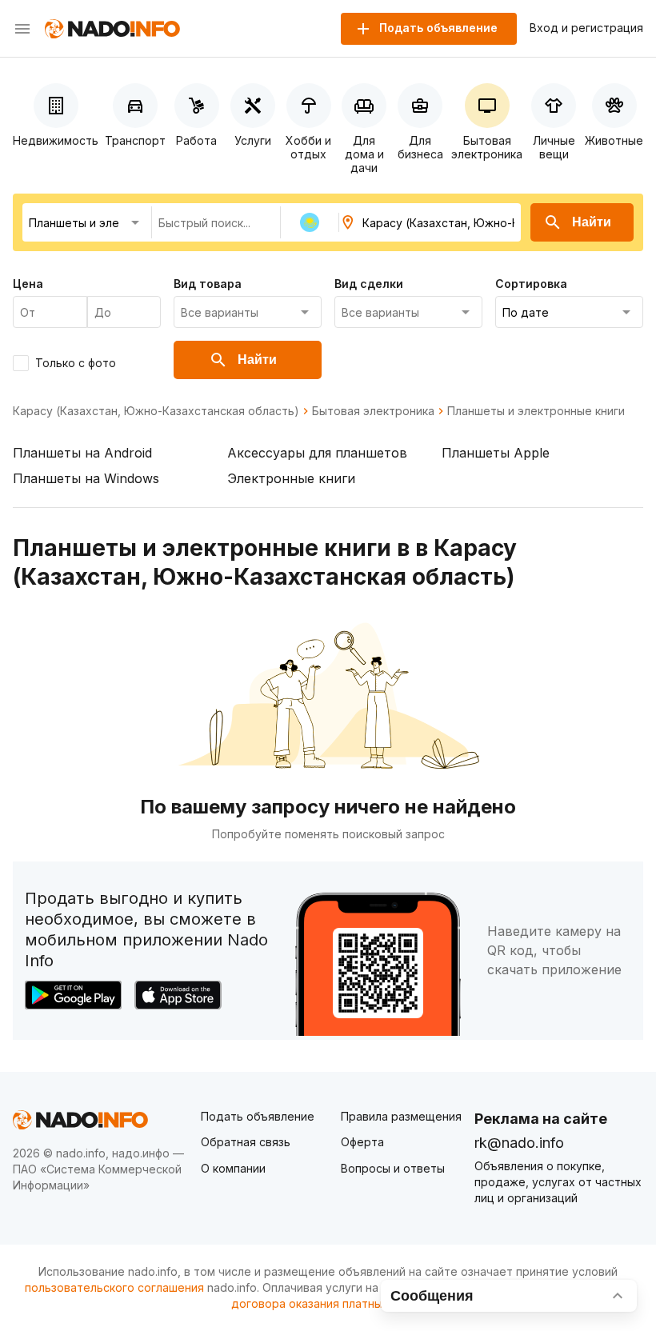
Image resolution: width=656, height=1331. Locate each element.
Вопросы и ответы (393, 1168)
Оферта (362, 1142)
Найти (591, 222)
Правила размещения (401, 1116)
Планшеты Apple (496, 453)
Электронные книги (291, 478)
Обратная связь (245, 1142)
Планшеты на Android (82, 453)
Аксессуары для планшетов (317, 453)
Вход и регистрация (586, 28)
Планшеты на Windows (86, 478)
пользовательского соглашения (114, 1287)
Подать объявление (257, 1116)
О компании (233, 1168)
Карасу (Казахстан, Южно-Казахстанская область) (156, 411)
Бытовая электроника (373, 411)
